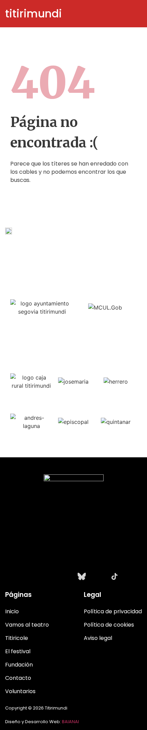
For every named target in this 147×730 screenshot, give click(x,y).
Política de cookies (109, 625)
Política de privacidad (113, 611)
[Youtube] (65, 576)
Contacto (18, 678)
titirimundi (33, 13)
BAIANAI (70, 721)
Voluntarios (20, 691)
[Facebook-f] (49, 576)
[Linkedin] (98, 576)
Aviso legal (98, 638)
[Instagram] (32, 576)
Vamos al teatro (27, 625)
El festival (17, 651)
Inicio (12, 611)
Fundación (19, 665)
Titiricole (16, 638)
